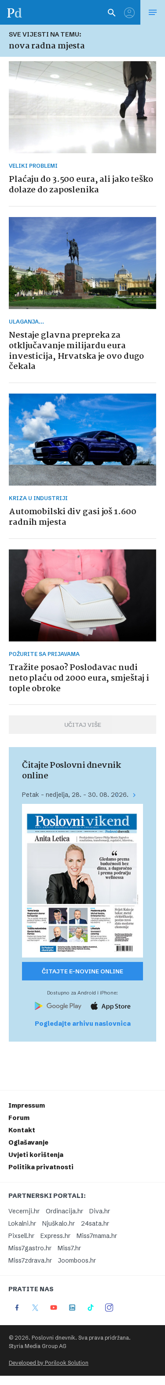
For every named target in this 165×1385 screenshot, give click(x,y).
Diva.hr (99, 1211)
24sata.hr (95, 1223)
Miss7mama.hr (97, 1236)
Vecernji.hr (24, 1211)
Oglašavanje (28, 1142)
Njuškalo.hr (58, 1223)
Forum (18, 1118)
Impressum (26, 1105)
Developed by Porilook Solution (48, 1362)
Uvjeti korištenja (35, 1155)
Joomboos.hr (77, 1260)
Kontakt (21, 1130)
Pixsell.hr (21, 1236)
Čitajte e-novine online (82, 971)
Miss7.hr (69, 1248)
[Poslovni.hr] (14, 12)
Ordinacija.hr (64, 1211)
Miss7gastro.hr (29, 1248)
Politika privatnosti (40, 1167)
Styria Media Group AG (37, 1346)
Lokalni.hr (22, 1223)
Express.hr (55, 1236)
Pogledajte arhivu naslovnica (83, 1024)
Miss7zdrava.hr (30, 1260)
